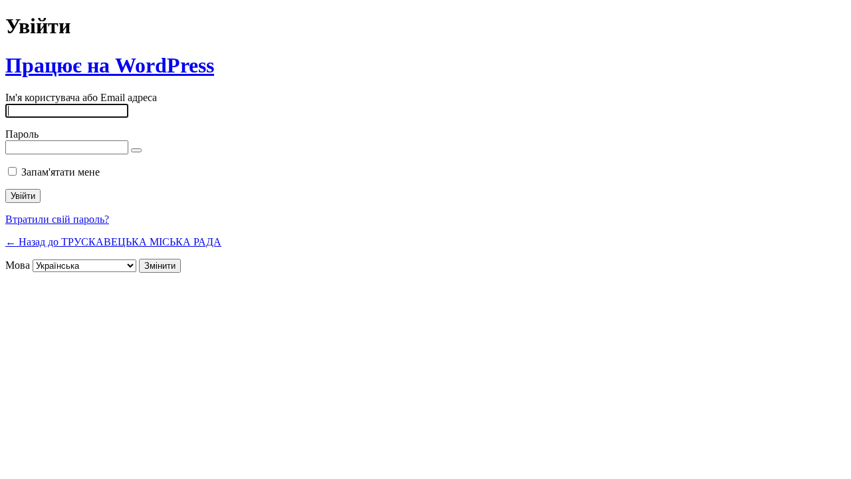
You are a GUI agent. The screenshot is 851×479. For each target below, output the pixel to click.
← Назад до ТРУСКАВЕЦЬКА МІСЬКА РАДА (113, 241)
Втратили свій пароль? (57, 219)
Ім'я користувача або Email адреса (81, 97)
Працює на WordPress (109, 65)
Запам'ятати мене (60, 172)
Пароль (22, 134)
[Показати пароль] (136, 150)
